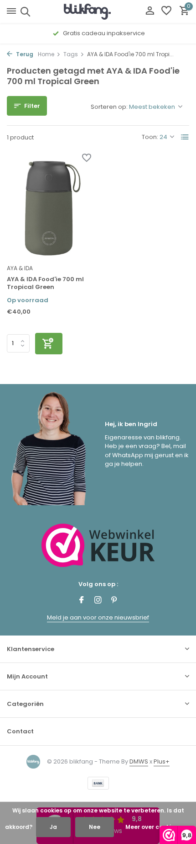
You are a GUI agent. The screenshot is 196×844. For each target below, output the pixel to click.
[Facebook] (81, 600)
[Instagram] (98, 600)
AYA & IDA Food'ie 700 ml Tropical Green (45, 283)
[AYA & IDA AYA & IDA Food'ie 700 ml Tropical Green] (49, 207)
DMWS (138, 761)
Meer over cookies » (153, 827)
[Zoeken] (24, 11)
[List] (185, 137)
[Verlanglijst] (166, 11)
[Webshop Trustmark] (98, 545)
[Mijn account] (149, 11)
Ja (53, 827)
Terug (24, 54)
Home (46, 54)
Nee (94, 827)
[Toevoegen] (48, 343)
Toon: (150, 137)
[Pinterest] (114, 600)
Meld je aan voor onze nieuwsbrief (98, 617)
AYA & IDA (20, 268)
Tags (70, 54)
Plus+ (162, 761)
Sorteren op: (109, 106)
